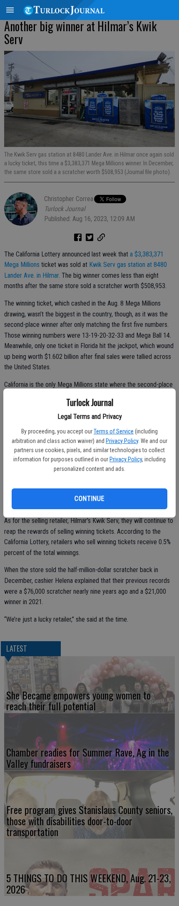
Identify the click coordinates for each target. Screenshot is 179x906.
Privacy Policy (122, 441)
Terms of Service (114, 431)
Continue (89, 499)
